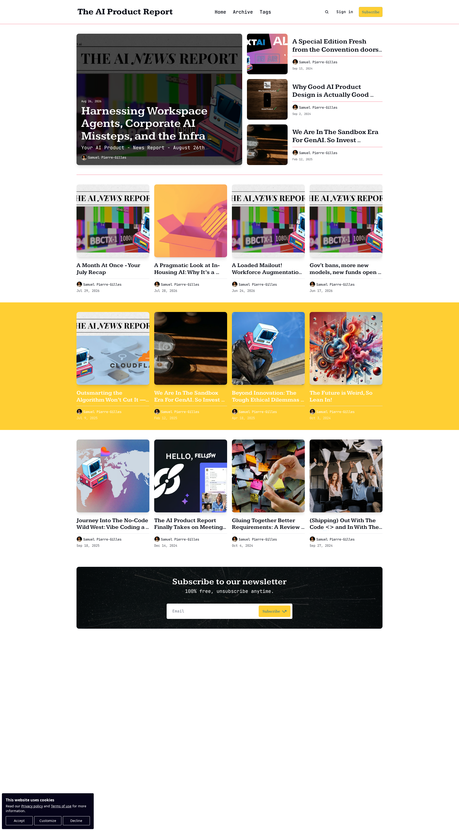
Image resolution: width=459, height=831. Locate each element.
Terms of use (61, 806)
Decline (76, 820)
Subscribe (271, 611)
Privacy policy (32, 806)
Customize (47, 820)
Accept (19, 820)
